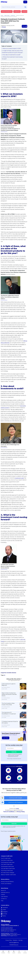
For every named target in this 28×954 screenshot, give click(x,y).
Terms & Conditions (8, 811)
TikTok (4, 916)
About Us (3, 890)
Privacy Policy (21, 811)
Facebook (5, 907)
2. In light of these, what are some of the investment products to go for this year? (12, 51)
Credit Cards (8, 781)
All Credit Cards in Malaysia (7, 872)
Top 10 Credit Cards (5, 858)
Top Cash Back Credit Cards (8, 868)
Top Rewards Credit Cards (7, 866)
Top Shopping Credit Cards (7, 862)
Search (14, 952)
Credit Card (7, 12)
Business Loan (20, 773)
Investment (17, 11)
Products (3, 952)
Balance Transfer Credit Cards (8, 874)
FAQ (2, 900)
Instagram (5, 911)
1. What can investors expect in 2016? (11, 48)
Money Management (7, 11)
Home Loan (19, 781)
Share (23, 26)
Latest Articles (6, 15)
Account (25, 952)
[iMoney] (4, 2)
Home (2, 15)
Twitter (4, 909)
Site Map (20, 940)
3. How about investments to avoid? (11, 54)
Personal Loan (8, 773)
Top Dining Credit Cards (7, 870)
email (17, 808)
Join (25, 2)
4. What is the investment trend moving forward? (12, 57)
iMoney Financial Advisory (7, 881)
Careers (3, 894)
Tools (9, 952)
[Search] (25, 7)
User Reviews (4, 896)
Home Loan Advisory (6, 883)
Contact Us (4, 898)
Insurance (24, 11)
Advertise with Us (5, 892)
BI (4, 675)
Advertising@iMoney (14, 942)
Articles (19, 952)
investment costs (19, 478)
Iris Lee (4, 27)
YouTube (5, 913)
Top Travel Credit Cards (6, 864)
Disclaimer (15, 940)
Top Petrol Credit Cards (7, 860)
